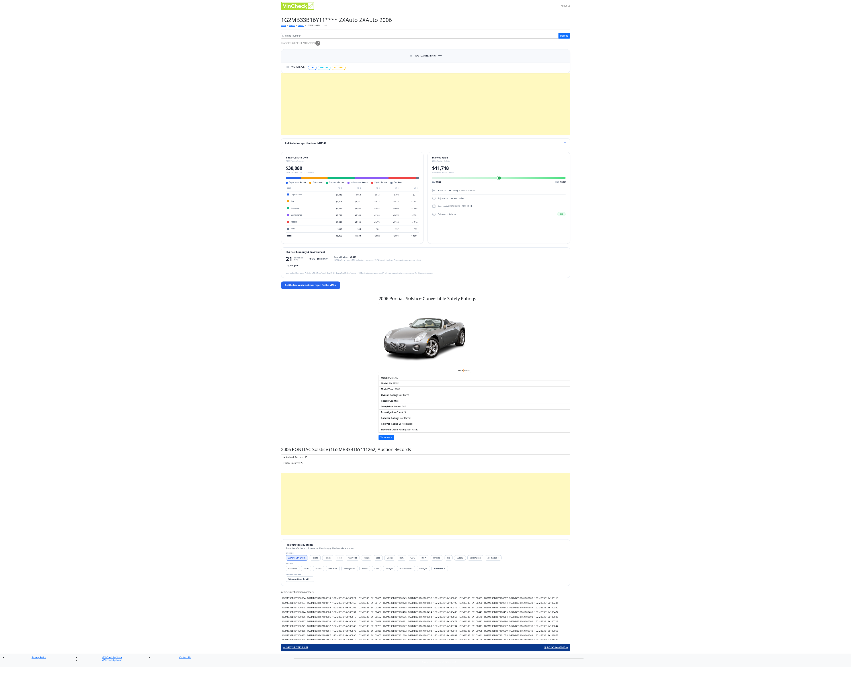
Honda (328, 558)
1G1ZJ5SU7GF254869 (295, 647)
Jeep (378, 558)
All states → (439, 568)
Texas (306, 568)
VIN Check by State (112, 657)
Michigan (423, 568)
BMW (424, 558)
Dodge (390, 558)
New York (332, 568)
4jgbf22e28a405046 (556, 647)
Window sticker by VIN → (300, 579)
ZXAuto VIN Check (296, 558)
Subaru (460, 558)
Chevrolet (352, 558)
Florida (319, 568)
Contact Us (185, 657)
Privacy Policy (39, 657)
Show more (386, 437)
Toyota (315, 558)
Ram (402, 558)
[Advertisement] (414, 104)
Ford (340, 558)
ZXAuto (292, 25)
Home (283, 25)
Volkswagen (475, 558)
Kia (448, 558)
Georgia (389, 568)
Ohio (377, 568)
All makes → (493, 558)
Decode (564, 35)
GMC (412, 558)
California (292, 568)
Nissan (366, 558)
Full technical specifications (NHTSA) (305, 143)
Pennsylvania (349, 568)
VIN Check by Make (112, 660)
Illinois (365, 568)
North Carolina (406, 568)
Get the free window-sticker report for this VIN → (310, 285)
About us (565, 5)
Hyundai (436, 558)
